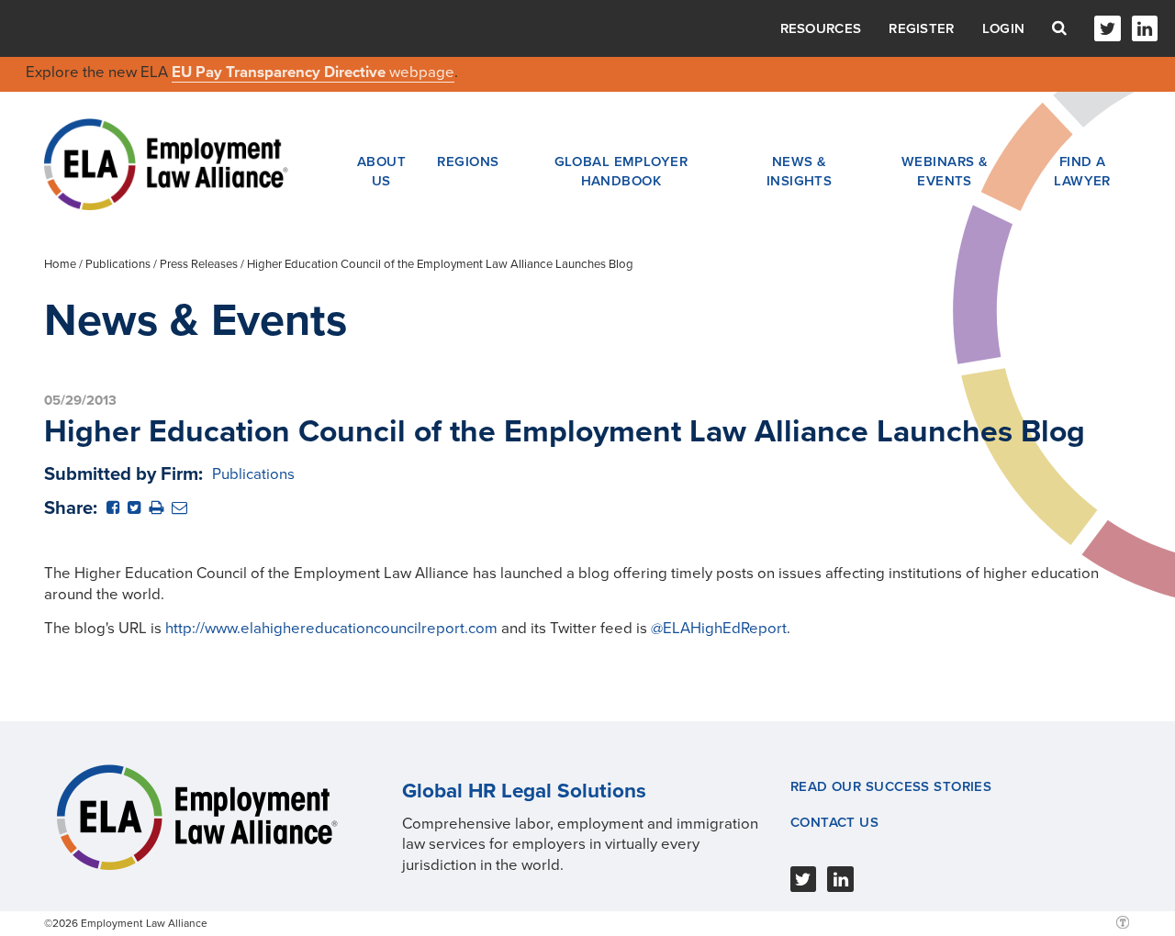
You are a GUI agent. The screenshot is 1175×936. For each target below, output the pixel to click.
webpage (421, 72)
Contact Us (834, 822)
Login (1003, 28)
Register (921, 28)
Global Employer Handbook (621, 170)
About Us (381, 170)
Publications (118, 264)
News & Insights (800, 170)
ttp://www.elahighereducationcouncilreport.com (335, 628)
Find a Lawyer (1082, 170)
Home (60, 264)
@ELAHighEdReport (719, 628)
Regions (467, 161)
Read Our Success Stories (891, 786)
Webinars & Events (944, 170)
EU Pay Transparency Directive (280, 72)
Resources (821, 28)
